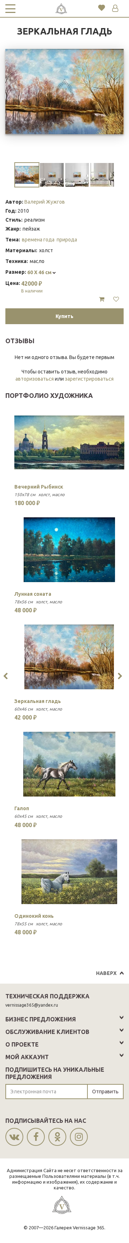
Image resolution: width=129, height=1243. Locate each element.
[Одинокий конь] (69, 871)
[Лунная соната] (69, 549)
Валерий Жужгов (44, 202)
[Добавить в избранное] (116, 299)
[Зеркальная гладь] (69, 657)
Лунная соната (32, 594)
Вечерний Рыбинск (38, 487)
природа (67, 239)
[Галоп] (69, 764)
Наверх (106, 973)
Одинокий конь (34, 916)
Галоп (21, 808)
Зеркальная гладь (37, 701)
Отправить (105, 1091)
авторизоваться (34, 379)
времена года (38, 239)
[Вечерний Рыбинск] (69, 442)
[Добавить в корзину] (101, 299)
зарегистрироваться (89, 379)
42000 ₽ (32, 286)
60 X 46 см (40, 272)
